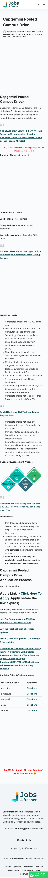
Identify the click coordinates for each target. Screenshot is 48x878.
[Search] (39, 4)
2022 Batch (20, 34)
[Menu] (44, 4)
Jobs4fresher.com (12, 811)
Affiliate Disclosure (31, 870)
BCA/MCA (38, 34)
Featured (7, 36)
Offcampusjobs (19, 36)
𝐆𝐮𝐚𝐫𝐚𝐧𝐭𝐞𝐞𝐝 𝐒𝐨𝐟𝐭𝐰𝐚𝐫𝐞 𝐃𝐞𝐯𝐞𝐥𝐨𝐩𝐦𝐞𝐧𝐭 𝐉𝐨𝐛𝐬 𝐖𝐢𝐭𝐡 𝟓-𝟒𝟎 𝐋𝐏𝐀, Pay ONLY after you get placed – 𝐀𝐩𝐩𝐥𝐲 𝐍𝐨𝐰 (21, 506)
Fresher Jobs (8, 34)
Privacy (39, 867)
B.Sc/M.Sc (30, 34)
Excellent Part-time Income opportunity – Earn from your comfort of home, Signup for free (20, 254)
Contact (24, 874)
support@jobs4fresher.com (24, 848)
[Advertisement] (24, 66)
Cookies (17, 867)
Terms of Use (13, 870)
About (8, 867)
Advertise (28, 867)
